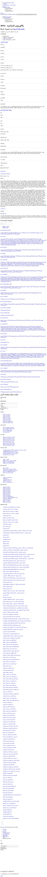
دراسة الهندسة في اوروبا (8, 496)
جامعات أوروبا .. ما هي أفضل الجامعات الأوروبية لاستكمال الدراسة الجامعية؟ (18, 558)
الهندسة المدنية (36, 238)
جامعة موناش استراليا (7, 588)
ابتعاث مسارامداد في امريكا (8, 438)
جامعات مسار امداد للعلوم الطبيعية (10, 451)
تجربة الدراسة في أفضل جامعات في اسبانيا (11, 655)
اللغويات (35, 263)
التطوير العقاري (34, 336)
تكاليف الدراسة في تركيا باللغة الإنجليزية (11, 801)
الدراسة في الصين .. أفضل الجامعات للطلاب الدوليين (13, 592)
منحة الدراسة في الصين (8, 784)
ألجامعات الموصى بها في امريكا (9, 469)
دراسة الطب (5, 478)
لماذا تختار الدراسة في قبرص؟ (9, 631)
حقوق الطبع (5, 835)
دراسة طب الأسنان (7, 480)
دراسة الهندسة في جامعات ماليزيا (10, 711)
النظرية (9, 263)
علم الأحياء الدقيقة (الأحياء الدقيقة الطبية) (10, 280)
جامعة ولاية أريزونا (19, 29)
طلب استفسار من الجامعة (8, 37)
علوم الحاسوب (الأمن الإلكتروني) (19, 364)
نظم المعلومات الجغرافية (34, 326)
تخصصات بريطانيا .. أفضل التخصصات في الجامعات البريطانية (15, 549)
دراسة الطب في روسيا (7, 777)
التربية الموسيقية (14, 386)
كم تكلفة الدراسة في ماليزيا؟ (9, 715)
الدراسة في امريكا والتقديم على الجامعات (11, 507)
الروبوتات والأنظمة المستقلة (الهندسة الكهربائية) (19, 355)
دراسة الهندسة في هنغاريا (8, 704)
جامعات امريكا (6, 467)
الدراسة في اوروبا (6, 415)
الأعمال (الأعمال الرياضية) (6, 315)
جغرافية (3, 262)
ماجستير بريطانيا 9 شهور (8, 672)
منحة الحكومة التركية (7, 814)
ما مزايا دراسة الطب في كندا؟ (9, 745)
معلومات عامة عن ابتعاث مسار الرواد (10, 522)
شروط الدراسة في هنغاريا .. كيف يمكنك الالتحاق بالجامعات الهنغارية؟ (17, 620)
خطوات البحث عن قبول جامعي (9, 5)
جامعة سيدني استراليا (7, 597)
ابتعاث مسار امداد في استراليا (9, 444)
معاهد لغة (5, 3)
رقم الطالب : (3, 403)
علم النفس (23, 263)
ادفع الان (4, 829)
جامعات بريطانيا (6, 459)
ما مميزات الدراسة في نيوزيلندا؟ (9, 717)
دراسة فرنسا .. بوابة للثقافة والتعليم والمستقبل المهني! (14, 569)
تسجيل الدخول (3, 848)
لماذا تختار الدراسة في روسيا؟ (9, 719)
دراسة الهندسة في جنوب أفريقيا (9, 803)
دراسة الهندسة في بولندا (8, 799)
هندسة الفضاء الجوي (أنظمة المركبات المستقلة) (26, 256)
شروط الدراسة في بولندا (8, 796)
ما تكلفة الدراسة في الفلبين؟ (9, 764)
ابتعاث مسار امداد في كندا (8, 441)
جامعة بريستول (6, 537)
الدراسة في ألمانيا (6, 414)
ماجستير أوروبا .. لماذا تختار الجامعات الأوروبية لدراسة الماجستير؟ (16, 556)
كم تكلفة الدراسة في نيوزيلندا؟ (9, 721)
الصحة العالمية (17, 391)
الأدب (29, 263)
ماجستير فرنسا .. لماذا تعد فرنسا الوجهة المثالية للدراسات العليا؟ (16, 565)
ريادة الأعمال (10, 249)
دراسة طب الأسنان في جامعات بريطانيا (11, 700)
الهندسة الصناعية (38, 242)
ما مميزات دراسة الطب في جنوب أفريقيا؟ (11, 771)
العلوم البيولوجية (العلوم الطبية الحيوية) (12, 304)
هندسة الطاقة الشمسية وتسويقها (19, 354)
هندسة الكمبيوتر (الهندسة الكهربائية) (34, 357)
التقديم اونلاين (6, 36)
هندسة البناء (4, 355)
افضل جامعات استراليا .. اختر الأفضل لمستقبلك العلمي (14, 584)
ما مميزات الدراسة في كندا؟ (8, 741)
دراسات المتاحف (23, 326)
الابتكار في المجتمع (5, 265)
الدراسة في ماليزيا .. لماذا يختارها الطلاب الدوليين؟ (13, 599)
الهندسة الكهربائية (24, 241)
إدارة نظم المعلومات (13, 336)
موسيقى (21, 270)
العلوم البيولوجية (14, 279)
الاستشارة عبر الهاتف (7, 38)
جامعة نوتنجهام (6, 543)
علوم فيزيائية (14, 299)
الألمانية (23, 327)
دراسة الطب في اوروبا (7, 477)
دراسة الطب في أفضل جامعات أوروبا (10, 687)
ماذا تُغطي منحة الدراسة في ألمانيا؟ (10, 775)
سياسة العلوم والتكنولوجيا (29, 363)
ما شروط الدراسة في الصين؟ (9, 738)
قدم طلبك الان (3, 33)
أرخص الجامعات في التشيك (8, 668)
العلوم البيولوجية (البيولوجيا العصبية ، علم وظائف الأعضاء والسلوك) (28, 278)
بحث (2, 405)
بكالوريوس (6, 226)
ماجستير (5, 227)
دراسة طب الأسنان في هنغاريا (9, 706)
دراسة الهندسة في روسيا (8, 779)
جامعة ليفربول (6, 534)
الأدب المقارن (4, 326)
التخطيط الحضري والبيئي (6, 376)
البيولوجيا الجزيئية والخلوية (27, 347)
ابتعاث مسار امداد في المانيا (8, 439)
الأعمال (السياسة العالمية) (6, 233)
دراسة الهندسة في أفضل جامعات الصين (11, 693)
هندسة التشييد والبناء (34, 240)
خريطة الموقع (6, 836)
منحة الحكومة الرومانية (7, 809)
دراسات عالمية (25, 232)
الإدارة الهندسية (4, 241)
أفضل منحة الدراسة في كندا (8, 743)
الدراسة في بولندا (6, 416)
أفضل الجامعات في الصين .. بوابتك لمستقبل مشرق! (13, 603)
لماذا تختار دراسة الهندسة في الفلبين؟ (10, 766)
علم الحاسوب (15, 286)
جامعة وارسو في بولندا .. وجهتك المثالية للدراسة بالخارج (14, 577)
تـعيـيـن (2, 409)
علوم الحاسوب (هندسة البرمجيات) (10, 240)
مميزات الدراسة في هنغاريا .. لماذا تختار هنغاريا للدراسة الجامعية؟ (16, 618)
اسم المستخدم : (3, 845)
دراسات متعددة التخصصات (17, 265)
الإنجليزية (40, 327)
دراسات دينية (41, 328)
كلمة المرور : (3, 847)
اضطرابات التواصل (13, 326)
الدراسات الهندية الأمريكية (31, 264)
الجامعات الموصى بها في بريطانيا (9, 460)
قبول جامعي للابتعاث (7, 524)
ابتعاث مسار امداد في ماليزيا (8, 440)
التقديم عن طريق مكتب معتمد (9, 39)
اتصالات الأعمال (26, 249)
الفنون (39, 270)
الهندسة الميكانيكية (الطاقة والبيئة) (12, 243)
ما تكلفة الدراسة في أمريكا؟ (8, 788)
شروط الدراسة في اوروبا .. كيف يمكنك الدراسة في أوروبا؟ (15, 627)
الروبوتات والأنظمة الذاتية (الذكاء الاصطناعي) (12, 363)
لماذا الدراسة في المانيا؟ (8, 773)
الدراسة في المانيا (6, 488)
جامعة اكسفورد (6, 545)
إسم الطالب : (3, 406)
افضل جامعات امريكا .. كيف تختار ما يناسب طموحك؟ (13, 590)
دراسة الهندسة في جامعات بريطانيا (10, 676)
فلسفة (3, 327)
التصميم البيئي (8, 292)
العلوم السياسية (8, 232)
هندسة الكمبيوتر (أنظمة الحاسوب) (18, 357)
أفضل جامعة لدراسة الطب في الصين (10, 612)
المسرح (15, 270)
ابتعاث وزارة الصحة (7, 515)
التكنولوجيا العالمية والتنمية (34, 364)
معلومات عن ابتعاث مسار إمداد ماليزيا (10, 511)
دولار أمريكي (9, 16)
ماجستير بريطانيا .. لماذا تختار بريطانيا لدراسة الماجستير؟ (14, 552)
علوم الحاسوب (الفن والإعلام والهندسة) (9, 365)
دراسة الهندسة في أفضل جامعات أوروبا (11, 689)
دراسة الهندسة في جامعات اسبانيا (10, 680)
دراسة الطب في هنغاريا (7, 702)
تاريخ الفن (24, 262)
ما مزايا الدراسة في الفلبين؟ (8, 749)
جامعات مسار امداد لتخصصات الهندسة (11, 452)
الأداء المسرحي (4, 386)
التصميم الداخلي (11, 320)
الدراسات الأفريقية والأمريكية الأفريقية (37, 262)
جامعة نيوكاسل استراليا (7, 586)
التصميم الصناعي (38, 320)
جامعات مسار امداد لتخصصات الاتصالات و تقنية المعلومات (14, 450)
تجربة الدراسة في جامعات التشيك (10, 663)
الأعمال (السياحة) (5, 310)
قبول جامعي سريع (6, 526)
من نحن (4, 6)
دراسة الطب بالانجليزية (7, 479)
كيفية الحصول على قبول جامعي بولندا (10, 644)
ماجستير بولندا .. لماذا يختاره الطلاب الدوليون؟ (12, 575)
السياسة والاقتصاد (10, 250)
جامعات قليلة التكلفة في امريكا (9, 471)
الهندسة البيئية (16, 292)
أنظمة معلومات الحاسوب (25, 286)
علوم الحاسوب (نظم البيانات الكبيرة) (27, 365)
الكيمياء (19, 238)
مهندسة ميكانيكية (14, 241)
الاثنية (34, 327)
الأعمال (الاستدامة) (27, 238)
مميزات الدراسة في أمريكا (8, 781)
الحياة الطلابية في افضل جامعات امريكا (11, 646)
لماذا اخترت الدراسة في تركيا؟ (9, 730)
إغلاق (1, 875)
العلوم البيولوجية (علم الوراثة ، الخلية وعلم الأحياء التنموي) (25, 276)
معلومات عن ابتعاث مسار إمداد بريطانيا (11, 513)
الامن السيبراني (6, 528)
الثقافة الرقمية (7, 286)
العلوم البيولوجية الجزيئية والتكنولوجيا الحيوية (30, 280)
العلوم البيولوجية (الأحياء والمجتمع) (27, 279)
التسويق (9, 270)
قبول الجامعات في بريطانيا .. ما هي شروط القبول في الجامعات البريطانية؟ (18, 547)
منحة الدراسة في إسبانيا (8, 792)
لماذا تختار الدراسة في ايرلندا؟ (9, 756)
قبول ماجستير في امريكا (8, 472)
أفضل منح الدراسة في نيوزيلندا (9, 723)
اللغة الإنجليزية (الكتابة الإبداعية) (13, 262)
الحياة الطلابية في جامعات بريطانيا (10, 642)
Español (11, 10)
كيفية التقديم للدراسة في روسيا (9, 786)
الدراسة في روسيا (6, 419)
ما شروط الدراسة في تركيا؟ (8, 732)
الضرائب (27, 336)
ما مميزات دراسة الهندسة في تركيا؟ (10, 736)
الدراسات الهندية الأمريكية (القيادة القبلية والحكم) (18, 329)
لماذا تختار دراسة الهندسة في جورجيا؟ (10, 614)
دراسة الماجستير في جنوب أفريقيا (10, 807)
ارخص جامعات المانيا (7, 665)
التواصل (27, 265)
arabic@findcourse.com (5, 14)
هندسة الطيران (41, 256)
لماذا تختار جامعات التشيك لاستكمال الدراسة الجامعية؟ (14, 622)
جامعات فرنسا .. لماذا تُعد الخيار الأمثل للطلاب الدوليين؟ (14, 562)
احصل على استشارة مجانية (21, 14)
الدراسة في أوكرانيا (7, 417)
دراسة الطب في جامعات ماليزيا (9, 708)
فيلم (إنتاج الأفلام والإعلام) (30, 270)
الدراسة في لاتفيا (6, 493)
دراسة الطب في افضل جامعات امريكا (10, 678)
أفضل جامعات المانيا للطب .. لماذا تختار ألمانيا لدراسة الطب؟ (15, 607)
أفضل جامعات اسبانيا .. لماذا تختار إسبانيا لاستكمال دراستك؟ (15, 605)
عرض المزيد (2, 208)
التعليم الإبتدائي (22, 370)
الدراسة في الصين (6, 499)
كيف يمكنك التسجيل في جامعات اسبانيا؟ (11, 633)
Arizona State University (5, 173)
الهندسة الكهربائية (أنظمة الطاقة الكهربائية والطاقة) (22, 242)
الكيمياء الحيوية (42, 276)
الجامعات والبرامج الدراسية (8, 2)
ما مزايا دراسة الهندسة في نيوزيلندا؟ (10, 728)
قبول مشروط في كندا (7, 429)
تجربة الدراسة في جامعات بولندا (9, 657)
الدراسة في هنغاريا (6, 495)
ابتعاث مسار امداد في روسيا (8, 442)
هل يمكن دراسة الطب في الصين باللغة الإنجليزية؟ (13, 635)
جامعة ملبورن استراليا (7, 582)
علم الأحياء (43, 347)
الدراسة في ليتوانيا (6, 492)
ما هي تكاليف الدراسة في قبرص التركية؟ (11, 659)
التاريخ (40, 263)
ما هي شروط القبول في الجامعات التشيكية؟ (12, 625)
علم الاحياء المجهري (5, 281)
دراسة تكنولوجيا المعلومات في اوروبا (10, 497)
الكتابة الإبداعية (30, 370)
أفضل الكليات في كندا (7, 430)
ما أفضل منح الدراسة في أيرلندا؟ (9, 762)
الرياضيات (21, 299)
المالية (33, 249)
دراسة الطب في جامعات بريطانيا (9, 674)
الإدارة (2, 250)
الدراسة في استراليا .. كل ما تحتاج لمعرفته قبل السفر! (14, 580)
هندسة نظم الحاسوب (10, 238)
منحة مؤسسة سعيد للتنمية (8, 816)
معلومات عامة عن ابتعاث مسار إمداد (10, 509)
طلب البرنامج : (3, 408)
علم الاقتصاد (18, 249)
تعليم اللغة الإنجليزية (5, 371)
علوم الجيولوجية (35, 376)
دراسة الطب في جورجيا (8, 482)
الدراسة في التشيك (7, 491)
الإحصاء (9, 276)
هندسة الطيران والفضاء (9, 256)
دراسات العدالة (17, 232)
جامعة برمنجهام (6, 541)
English (8, 7)
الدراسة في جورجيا (7, 420)
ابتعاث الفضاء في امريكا (8, 422)
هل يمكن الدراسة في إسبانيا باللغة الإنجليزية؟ (12, 794)
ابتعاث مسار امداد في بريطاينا (9, 437)
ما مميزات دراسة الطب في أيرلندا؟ (10, 758)
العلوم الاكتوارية (25, 292)
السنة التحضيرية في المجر (8, 670)
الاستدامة (3, 294)
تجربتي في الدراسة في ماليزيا (9, 713)
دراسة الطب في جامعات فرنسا (9, 683)
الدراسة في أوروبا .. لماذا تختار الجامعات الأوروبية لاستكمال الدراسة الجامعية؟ (18, 554)
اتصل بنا (4, 831)
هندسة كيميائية (33, 241)
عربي (10, 9)
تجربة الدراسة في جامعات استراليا (10, 648)
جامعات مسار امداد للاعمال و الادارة (10, 453)
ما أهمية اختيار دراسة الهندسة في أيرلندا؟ (11, 760)
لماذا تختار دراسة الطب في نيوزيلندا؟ (10, 726)
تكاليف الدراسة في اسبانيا (8, 790)
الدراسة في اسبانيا (6, 489)
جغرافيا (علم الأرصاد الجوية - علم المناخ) (15, 264)
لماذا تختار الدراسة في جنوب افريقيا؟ (10, 753)
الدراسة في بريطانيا (7, 502)
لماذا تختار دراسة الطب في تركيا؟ (10, 734)
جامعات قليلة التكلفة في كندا (9, 428)
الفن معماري (30, 320)
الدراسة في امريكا (6, 500)
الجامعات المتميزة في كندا (8, 427)
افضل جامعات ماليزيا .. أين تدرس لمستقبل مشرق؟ (13, 601)
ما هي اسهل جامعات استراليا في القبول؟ (11, 650)
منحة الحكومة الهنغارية (7, 811)
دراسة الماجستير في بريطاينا (9, 461)
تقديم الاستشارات (40, 370)
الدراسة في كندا (6, 432)
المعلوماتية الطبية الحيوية (27, 304)
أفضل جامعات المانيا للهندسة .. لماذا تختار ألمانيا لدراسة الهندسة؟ (16, 610)
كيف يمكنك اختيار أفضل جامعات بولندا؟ (11, 571)
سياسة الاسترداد (6, 833)
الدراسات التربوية (5, 299)
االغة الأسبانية (16, 263)
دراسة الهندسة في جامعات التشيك (10, 698)
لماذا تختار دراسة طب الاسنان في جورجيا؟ (11, 616)
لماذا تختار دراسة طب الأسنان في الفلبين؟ (11, 769)
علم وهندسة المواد (24, 240)
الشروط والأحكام (6, 832)
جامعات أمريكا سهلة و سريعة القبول (10, 470)
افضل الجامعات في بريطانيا (8, 463)
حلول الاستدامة (26, 376)
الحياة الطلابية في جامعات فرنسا (9, 653)
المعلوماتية (3, 287)
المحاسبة (39, 249)
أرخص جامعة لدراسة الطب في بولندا (10, 805)
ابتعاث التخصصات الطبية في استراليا (10, 519)
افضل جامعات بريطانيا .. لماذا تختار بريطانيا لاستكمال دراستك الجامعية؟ (17, 530)
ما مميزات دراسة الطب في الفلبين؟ (10, 751)
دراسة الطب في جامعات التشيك (9, 695)
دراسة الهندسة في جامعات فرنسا (9, 685)
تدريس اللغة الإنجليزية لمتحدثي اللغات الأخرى (18, 328)
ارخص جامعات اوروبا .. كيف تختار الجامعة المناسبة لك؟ (14, 560)
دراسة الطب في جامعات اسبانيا (9, 661)
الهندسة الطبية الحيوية (40, 304)
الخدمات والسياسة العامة (36, 232)
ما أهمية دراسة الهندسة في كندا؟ (9, 747)
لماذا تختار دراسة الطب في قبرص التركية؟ (11, 638)
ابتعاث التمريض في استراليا (8, 517)
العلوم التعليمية (15, 371)
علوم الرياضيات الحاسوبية (38, 286)
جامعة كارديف (6, 595)
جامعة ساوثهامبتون (7, 539)
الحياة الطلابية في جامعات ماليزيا (9, 640)
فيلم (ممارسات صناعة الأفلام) (7, 271)
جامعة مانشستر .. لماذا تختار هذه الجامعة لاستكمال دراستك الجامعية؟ (17, 532)
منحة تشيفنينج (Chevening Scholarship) (10, 818)
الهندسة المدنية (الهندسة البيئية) (27, 243)
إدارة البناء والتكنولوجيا (36, 292)
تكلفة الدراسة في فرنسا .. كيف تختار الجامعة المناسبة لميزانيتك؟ (16, 567)
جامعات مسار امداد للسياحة (8, 454)
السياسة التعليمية (34, 329)
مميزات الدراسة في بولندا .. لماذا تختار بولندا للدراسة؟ (14, 573)
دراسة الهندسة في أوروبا (8, 421)
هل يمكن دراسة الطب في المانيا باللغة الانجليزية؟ (13, 629)
